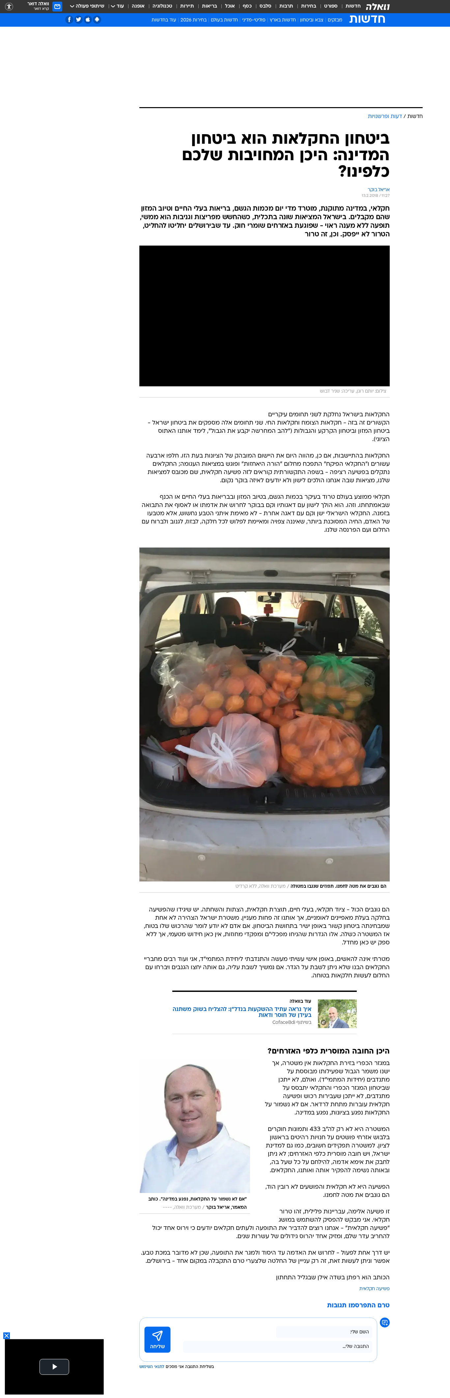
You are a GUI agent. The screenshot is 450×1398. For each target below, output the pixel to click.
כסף (247, 6)
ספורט (331, 6)
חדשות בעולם (224, 20)
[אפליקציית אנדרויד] (97, 19)
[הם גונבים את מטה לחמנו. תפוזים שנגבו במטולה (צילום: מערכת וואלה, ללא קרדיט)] (264, 720)
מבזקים (335, 20)
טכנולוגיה (162, 6)
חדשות (353, 6)
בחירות (308, 6)
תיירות (187, 6)
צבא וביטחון (311, 20)
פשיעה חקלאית (374, 1289)
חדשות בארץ (283, 20)
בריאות (209, 6)
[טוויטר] (78, 19)
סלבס (265, 6)
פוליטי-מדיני (254, 20)
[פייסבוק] (69, 19)
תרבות (286, 6)
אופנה (138, 6)
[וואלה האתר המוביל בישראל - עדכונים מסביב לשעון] (378, 6)
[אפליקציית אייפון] (88, 19)
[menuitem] (349, 6)
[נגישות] (9, 7)
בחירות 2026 (194, 20)
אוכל (230, 6)
